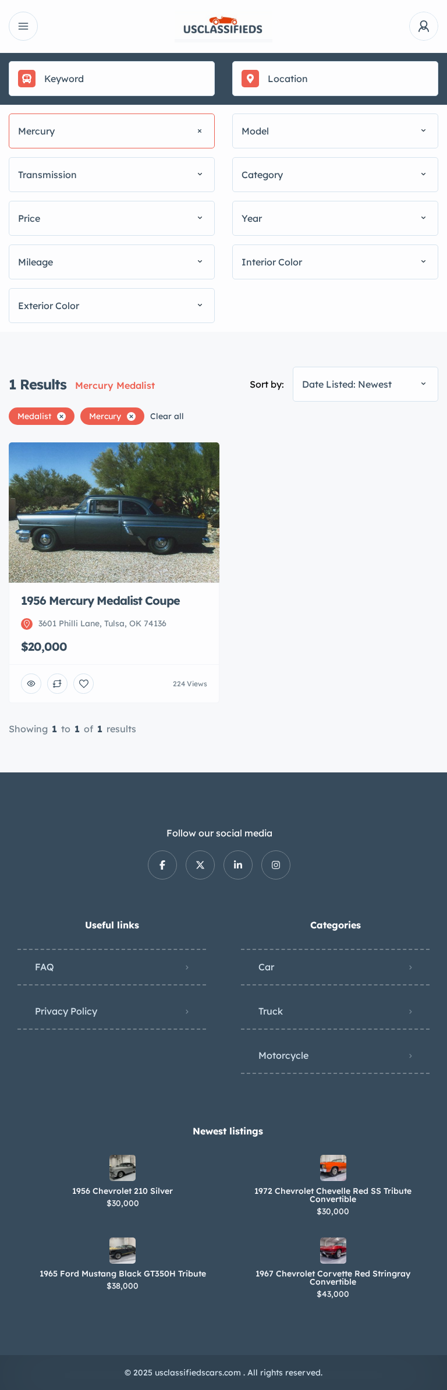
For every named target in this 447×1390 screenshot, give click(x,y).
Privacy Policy (66, 1011)
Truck (270, 1011)
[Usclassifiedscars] (223, 26)
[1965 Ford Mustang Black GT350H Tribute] (122, 1250)
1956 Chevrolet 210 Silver (122, 1191)
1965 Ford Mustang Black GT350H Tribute (123, 1274)
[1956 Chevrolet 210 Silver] (122, 1168)
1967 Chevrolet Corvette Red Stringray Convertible (333, 1278)
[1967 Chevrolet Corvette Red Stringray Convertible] (333, 1250)
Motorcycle (283, 1055)
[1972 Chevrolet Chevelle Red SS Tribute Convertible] (333, 1168)
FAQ (44, 967)
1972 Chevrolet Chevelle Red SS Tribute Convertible (332, 1195)
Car (266, 967)
